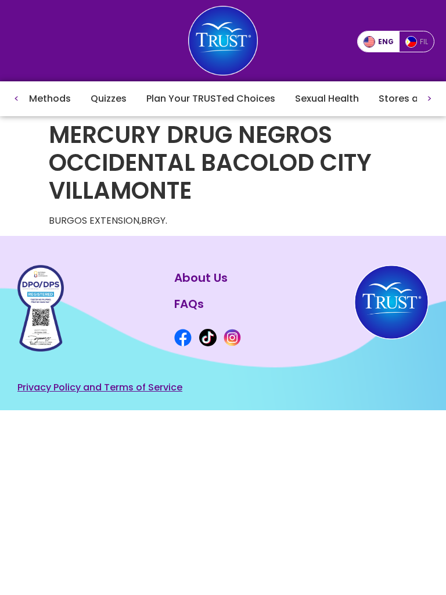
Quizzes (109, 98)
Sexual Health (327, 98)
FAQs (189, 304)
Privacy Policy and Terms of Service (99, 387)
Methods (50, 98)
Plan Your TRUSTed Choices (210, 98)
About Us (201, 278)
